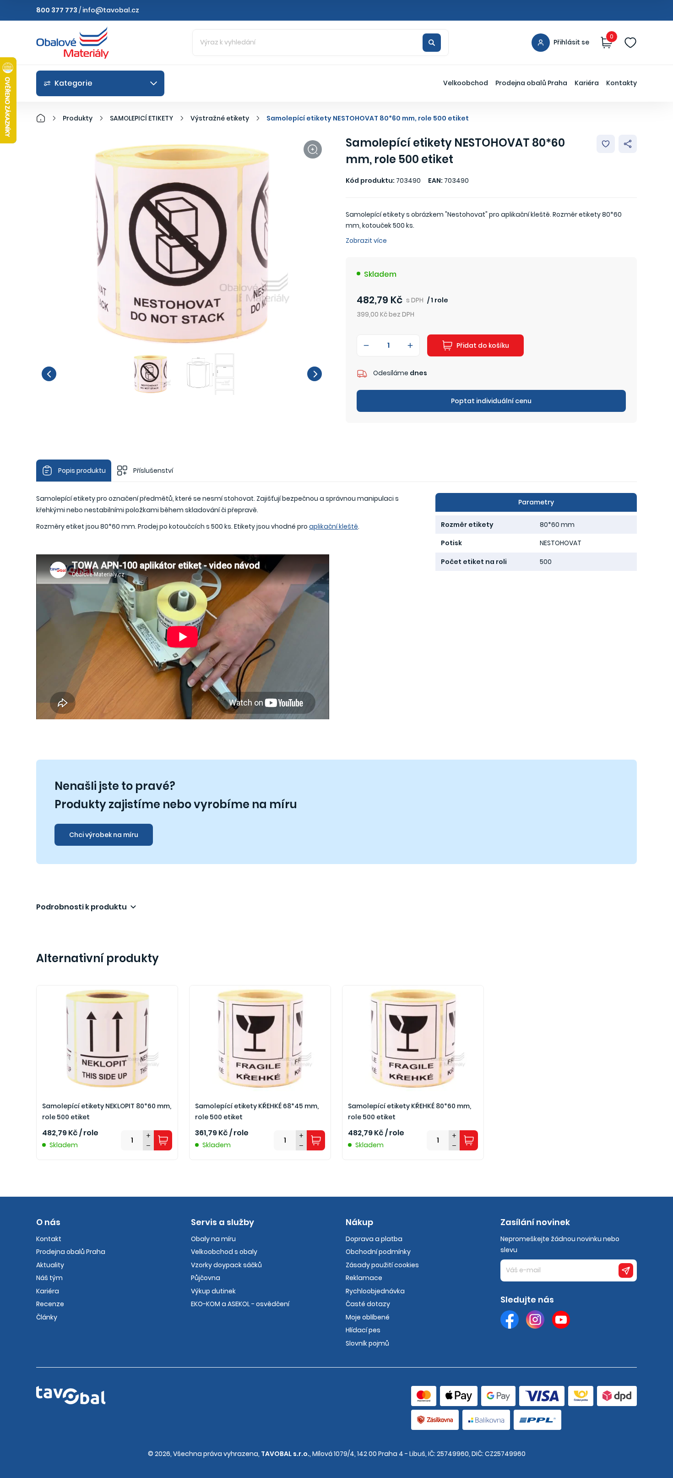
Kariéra (587, 83)
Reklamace (364, 1277)
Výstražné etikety (219, 118)
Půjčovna (205, 1277)
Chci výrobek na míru (103, 834)
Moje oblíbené (368, 1317)
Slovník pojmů (367, 1343)
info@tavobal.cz (110, 10)
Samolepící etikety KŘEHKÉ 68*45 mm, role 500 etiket (257, 1111)
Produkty (77, 118)
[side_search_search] (432, 42)
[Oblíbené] (630, 42)
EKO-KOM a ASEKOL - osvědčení (240, 1303)
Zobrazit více (366, 240)
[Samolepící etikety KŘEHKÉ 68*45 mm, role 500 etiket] (260, 1038)
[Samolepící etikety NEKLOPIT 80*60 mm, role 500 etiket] (107, 1038)
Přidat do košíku (482, 345)
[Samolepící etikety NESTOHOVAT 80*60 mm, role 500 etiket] (181, 244)
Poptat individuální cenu (491, 400)
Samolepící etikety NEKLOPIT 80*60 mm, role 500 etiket (106, 1111)
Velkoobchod (465, 83)
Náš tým (49, 1277)
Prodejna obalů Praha (531, 83)
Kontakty (621, 83)
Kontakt (48, 1238)
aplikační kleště (333, 526)
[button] (49, 374)
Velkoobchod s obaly (224, 1251)
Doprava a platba (374, 1238)
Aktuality (50, 1265)
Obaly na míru (213, 1238)
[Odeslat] (626, 1270)
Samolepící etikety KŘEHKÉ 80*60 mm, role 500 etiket (409, 1111)
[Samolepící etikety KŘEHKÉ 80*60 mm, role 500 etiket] (412, 1038)
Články (46, 1317)
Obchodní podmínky (378, 1251)
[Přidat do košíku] (163, 1140)
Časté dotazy (368, 1303)
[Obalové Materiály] (45, 118)
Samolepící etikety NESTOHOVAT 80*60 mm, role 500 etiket (367, 118)
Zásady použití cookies (382, 1265)
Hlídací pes (363, 1330)
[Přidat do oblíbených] (606, 144)
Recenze (50, 1303)
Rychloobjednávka (375, 1291)
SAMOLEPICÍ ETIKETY (141, 118)
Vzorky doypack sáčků (226, 1265)
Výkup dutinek (213, 1291)
